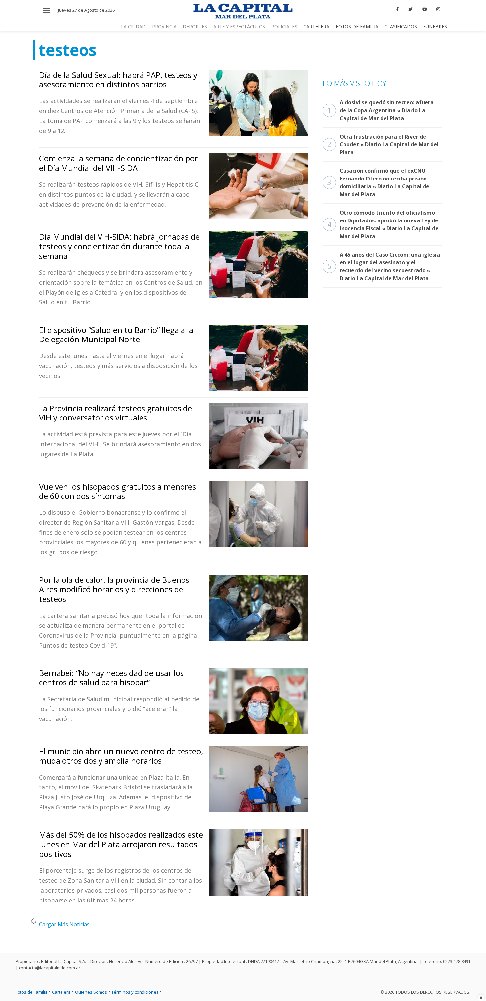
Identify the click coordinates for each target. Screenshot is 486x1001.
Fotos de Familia (357, 26)
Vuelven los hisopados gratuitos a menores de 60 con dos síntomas (117, 491)
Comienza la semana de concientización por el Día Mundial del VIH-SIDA (118, 163)
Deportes (195, 26)
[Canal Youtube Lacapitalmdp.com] (424, 9)
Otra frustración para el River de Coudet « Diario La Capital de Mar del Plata (383, 144)
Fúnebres (435, 26)
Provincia (164, 26)
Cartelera (316, 26)
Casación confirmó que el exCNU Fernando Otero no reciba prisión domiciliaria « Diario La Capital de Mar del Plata (378, 182)
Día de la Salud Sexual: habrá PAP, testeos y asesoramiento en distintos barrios (118, 79)
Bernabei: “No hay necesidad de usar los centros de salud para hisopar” (111, 677)
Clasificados (401, 26)
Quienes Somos (91, 992)
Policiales (284, 26)
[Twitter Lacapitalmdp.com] (410, 9)
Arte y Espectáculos (239, 26)
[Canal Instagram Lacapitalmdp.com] (438, 9)
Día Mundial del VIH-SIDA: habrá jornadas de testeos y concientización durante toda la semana (119, 246)
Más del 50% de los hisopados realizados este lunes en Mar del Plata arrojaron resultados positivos (121, 844)
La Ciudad (133, 26)
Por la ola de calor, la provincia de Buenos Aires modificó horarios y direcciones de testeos (114, 589)
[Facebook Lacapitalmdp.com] (398, 9)
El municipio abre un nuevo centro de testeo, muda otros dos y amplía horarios (121, 756)
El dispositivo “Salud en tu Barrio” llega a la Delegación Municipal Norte (116, 334)
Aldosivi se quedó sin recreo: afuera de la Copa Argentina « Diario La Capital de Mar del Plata (380, 110)
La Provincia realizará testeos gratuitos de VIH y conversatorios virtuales (115, 413)
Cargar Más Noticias (64, 924)
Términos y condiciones (135, 992)
